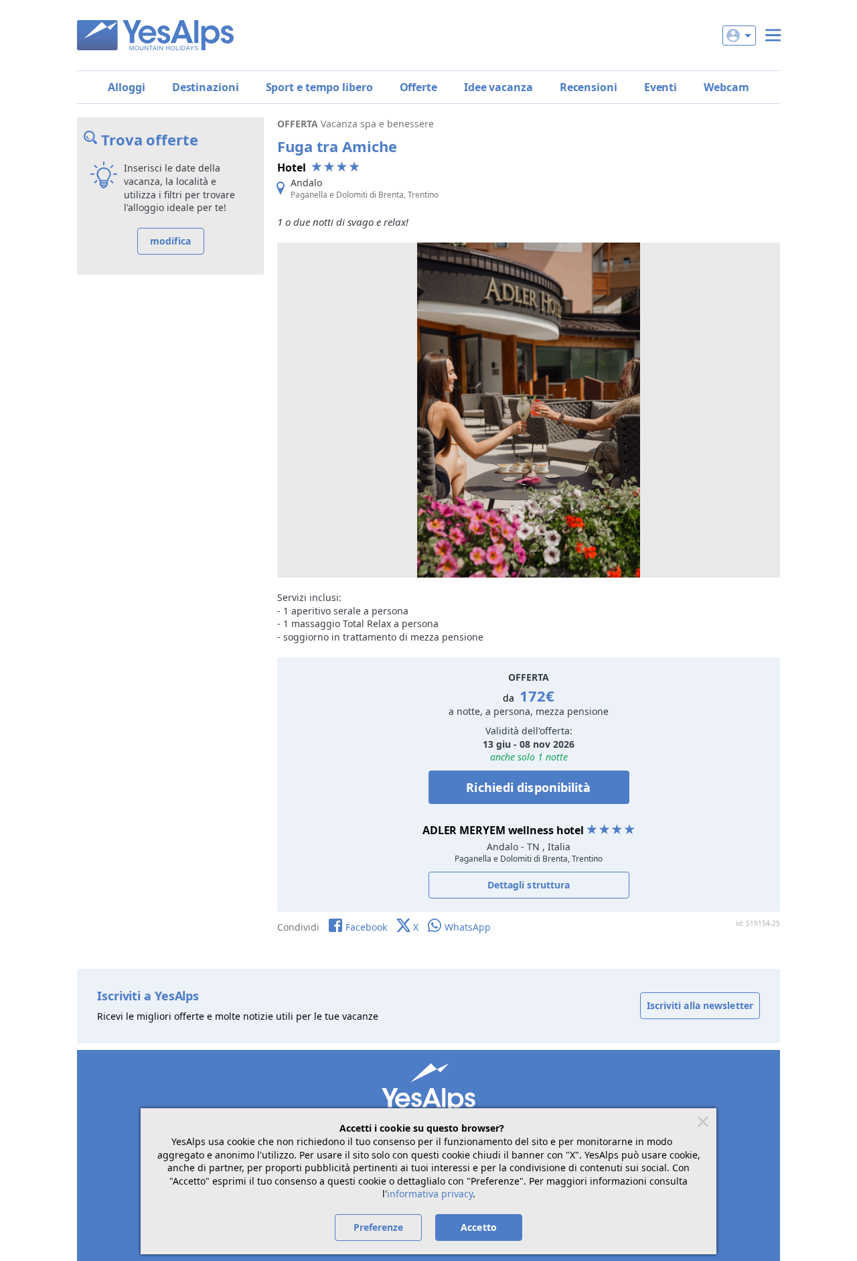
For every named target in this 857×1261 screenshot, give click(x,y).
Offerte (418, 87)
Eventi (660, 87)
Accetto (479, 1227)
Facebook (366, 927)
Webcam (726, 87)
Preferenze (379, 1227)
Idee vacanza (498, 87)
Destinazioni (205, 87)
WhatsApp (468, 927)
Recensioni (588, 87)
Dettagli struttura (528, 884)
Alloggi (126, 87)
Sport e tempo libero (319, 87)
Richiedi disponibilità (528, 787)
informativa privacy (430, 1193)
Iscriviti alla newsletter (700, 1005)
